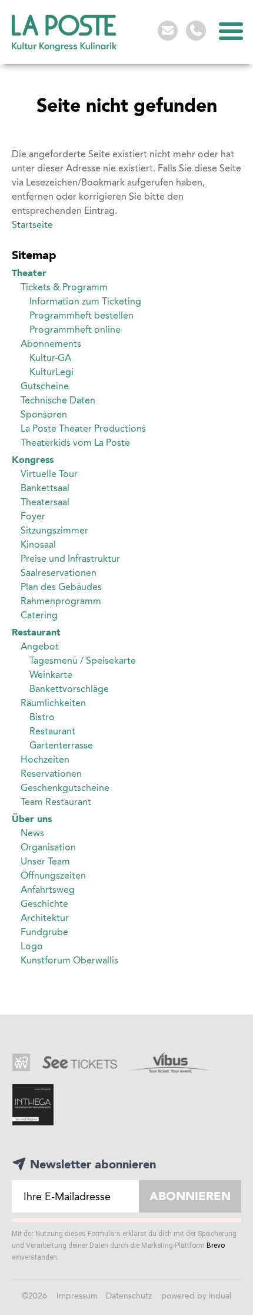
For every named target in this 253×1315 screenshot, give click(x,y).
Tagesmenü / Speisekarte (82, 660)
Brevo (216, 1245)
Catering (39, 615)
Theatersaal (45, 502)
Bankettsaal (45, 487)
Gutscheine (45, 386)
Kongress (33, 459)
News (32, 833)
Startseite (32, 224)
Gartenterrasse (61, 745)
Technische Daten (58, 400)
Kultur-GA (50, 357)
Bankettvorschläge (69, 688)
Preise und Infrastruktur (70, 558)
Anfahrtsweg (48, 889)
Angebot (40, 646)
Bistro (42, 717)
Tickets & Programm (64, 287)
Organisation (48, 847)
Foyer (33, 516)
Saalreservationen (58, 572)
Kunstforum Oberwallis (69, 960)
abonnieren (190, 1196)
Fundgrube (44, 932)
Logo (32, 946)
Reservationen (51, 773)
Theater (29, 273)
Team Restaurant (56, 801)
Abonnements (51, 343)
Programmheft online (75, 329)
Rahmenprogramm (61, 601)
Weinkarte (50, 674)
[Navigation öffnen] (229, 31)
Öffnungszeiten (53, 875)
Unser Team (45, 861)
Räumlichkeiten (53, 702)
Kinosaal (38, 544)
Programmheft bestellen (81, 315)
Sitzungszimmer (54, 530)
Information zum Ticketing (85, 301)
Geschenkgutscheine (65, 787)
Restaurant (36, 632)
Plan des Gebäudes (61, 586)
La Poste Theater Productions (83, 428)
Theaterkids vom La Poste (75, 442)
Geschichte (44, 903)
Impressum (78, 1296)
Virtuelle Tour (49, 473)
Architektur (45, 917)
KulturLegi (51, 371)
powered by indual (196, 1296)
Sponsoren (44, 414)
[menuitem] (126, 273)
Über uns (32, 818)
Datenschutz (130, 1296)
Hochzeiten (45, 759)
